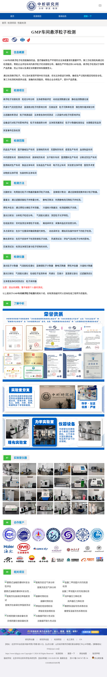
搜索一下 (88, 16)
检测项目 (37, 16)
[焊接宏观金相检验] (43, 606)
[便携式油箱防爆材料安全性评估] (18, 586)
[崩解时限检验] (41, 596)
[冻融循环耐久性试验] (44, 616)
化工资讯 (70, 639)
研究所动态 (44, 639)
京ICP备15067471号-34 (79, 658)
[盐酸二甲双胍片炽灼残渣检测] (76, 586)
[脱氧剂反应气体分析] (44, 582)
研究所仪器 (29, 639)
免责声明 (96, 654)
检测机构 (59, 654)
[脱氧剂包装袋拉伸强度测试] (18, 600)
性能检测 (22, 23)
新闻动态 (62, 16)
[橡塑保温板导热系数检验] (75, 606)
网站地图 (83, 654)
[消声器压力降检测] (72, 596)
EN (80, 639)
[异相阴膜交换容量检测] (16, 616)
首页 (12, 16)
